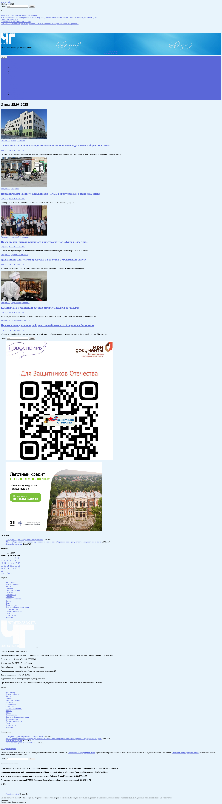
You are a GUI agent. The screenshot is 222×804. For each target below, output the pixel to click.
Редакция (4, 150)
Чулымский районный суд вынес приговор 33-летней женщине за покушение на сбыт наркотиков (40, 24)
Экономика (10, 78)
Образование (15, 72)
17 (2, 566)
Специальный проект (14, 88)
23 (19, 566)
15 (16, 563)
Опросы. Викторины (18, 92)
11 (5, 563)
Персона (9, 82)
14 (13, 563)
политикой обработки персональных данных (124, 798)
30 (19, 568)
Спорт (12, 76)
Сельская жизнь (12, 84)
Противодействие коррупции (17, 99)
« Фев (3, 573)
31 (2, 571)
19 (8, 566)
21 (13, 566)
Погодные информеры (111, 53)
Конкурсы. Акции (17, 90)
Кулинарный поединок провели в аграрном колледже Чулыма (40, 307)
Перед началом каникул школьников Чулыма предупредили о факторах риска (50, 193)
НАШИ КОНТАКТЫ (14, 97)
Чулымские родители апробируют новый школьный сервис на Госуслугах (47, 325)
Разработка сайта (12, 794)
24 (2, 568)
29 (16, 568)
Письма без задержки (9, 20)
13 (11, 563)
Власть (8, 80)
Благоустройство (16, 68)
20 (11, 566)
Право (12, 65)
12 (8, 563)
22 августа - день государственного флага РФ (19, 15)
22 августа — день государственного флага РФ (24, 540)
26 (8, 568)
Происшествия (11, 86)
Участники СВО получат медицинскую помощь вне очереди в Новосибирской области (55, 145)
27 (11, 568)
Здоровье (13, 63)
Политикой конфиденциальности (81, 753)
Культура (13, 74)
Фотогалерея (15, 95)
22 (16, 566)
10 (2, 563)
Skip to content (6, 2)
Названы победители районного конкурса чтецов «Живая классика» (44, 241)
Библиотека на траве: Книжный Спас (16, 22)
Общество (10, 70)
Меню (4, 57)
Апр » (9, 573)
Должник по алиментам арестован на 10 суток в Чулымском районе (43, 259)
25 (5, 568)
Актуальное (10, 61)
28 (13, 568)
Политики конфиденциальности (185, 753)
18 (5, 566)
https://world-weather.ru (111, 51)
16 (19, 563)
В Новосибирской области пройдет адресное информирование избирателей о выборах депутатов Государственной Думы (49, 17)
